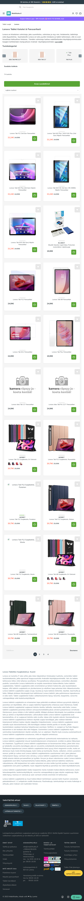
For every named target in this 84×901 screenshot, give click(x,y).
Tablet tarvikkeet (9, 881)
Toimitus (55, 805)
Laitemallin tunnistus (12, 811)
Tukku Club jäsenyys (72, 867)
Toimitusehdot (8, 855)
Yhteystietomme (70, 859)
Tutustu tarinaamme (72, 847)
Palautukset (39, 805)
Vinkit (5, 859)
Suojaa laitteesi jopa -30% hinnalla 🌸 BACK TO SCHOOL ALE (42, 19)
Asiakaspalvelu (10, 805)
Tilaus (25, 805)
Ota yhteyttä (8, 851)
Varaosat (6, 889)
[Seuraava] (80, 55)
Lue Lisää (58, 42)
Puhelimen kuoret (9, 873)
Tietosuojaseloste (50, 853)
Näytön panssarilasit (11, 877)
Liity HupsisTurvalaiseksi (73, 873)
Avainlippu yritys (70, 855)
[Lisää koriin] (34, 138)
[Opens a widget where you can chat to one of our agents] (76, 897)
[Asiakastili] (73, 13)
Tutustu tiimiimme (71, 851)
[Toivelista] (76, 13)
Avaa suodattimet (42, 84)
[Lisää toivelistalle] (38, 100)
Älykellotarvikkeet (9, 885)
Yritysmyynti (7, 863)
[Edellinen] (4, 55)
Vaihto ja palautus (10, 847)
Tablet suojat (6, 24)
